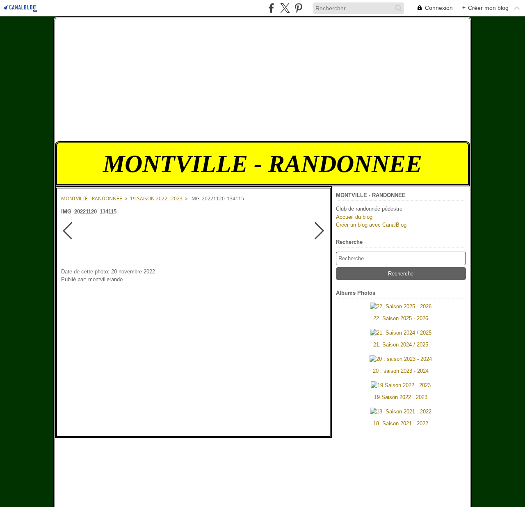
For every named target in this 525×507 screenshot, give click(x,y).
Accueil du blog (354, 217)
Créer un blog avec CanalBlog (371, 225)
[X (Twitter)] (285, 8)
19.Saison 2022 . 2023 (156, 198)
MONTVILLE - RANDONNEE (91, 198)
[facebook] (271, 8)
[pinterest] (298, 8)
